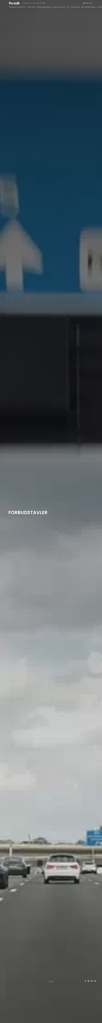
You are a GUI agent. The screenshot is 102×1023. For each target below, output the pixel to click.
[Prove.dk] (14, 3)
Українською (88, 3)
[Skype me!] (88, 981)
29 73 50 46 (27, 3)
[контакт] (38, 3)
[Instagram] (92, 981)
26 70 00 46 (34, 3)
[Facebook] (85, 981)
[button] (59, 7)
